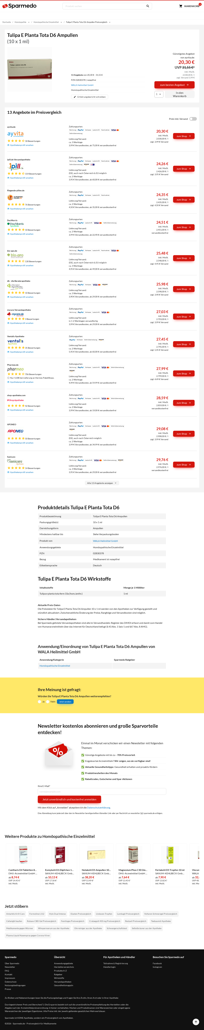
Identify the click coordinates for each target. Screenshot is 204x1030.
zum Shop (182, 136)
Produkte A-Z (60, 970)
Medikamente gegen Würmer (19, 928)
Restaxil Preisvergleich (135, 921)
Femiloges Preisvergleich (72, 921)
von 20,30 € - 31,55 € (87, 75)
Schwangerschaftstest (117, 928)
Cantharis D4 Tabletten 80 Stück (23, 870)
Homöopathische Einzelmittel (55, 665)
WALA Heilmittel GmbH (82, 85)
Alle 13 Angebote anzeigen (100, 483)
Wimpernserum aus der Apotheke (53, 928)
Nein (52, 701)
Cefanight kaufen (14, 921)
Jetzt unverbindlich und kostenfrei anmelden (69, 799)
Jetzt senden (65, 701)
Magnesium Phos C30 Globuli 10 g (133, 870)
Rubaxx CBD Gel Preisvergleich (41, 921)
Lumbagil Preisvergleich (128, 914)
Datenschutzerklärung (98, 807)
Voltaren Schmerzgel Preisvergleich (160, 914)
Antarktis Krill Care (15, 914)
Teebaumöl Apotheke (161, 921)
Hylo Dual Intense (57, 914)
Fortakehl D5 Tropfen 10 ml (169, 870)
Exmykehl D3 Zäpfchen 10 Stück (59, 870)
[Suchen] (147, 6)
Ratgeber (58, 974)
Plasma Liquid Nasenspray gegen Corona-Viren (28, 935)
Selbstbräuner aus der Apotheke (146, 928)
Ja (43, 701)
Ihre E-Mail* (44, 786)
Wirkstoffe (59, 978)
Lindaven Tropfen (104, 914)
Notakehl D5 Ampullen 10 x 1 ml (96, 870)
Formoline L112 (36, 914)
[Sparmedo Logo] (19, 6)
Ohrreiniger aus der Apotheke (88, 928)
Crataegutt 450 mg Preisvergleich (104, 921)
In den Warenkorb (179, 94)
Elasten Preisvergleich (81, 914)
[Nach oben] (196, 1022)
